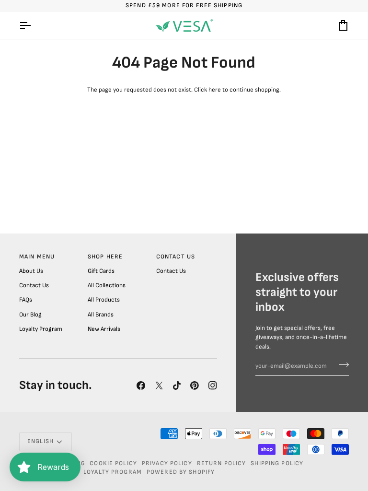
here (214, 90)
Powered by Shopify (181, 472)
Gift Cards (101, 271)
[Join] (341, 365)
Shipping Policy (277, 463)
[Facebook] (141, 385)
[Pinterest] (194, 385)
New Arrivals (104, 329)
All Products (104, 300)
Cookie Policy (113, 463)
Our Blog (30, 314)
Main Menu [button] (37, 256)
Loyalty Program (40, 329)
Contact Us (34, 285)
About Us (31, 271)
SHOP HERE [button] (105, 256)
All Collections (107, 285)
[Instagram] (212, 385)
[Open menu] (33, 25)
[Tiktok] (177, 385)
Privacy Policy (167, 463)
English (40, 441)
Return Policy (221, 463)
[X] (159, 385)
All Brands (101, 314)
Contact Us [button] (175, 256)
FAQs (25, 300)
